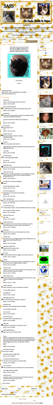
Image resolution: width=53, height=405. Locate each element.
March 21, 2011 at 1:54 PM (9, 294)
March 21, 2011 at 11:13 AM (9, 282)
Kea (4, 142)
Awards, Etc (38, 37)
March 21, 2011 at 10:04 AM (9, 227)
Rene (4, 253)
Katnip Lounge (6, 285)
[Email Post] (29, 92)
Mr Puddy (5, 125)
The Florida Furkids (7, 349)
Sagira (4, 323)
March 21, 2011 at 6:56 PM (9, 362)
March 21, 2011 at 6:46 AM (9, 139)
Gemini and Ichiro (7, 215)
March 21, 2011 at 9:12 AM (9, 196)
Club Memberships (22, 39)
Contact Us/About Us (29, 37)
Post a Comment (6, 383)
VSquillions (4, 39)
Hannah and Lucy (7, 172)
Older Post (34, 388)
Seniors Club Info (19, 37)
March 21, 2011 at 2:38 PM (9, 301)
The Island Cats (6, 316)
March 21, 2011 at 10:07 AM (9, 233)
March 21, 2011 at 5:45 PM (9, 346)
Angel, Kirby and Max (8, 246)
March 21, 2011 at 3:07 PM (9, 313)
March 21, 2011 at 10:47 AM (9, 243)
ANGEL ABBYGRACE (7, 330)
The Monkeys (6, 165)
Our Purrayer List (12, 39)
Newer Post (4, 388)
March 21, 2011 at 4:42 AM (9, 110)
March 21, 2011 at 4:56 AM (9, 122)
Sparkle (5, 100)
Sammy (14, 93)
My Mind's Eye (6, 133)
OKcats (4, 230)
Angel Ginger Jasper (7, 297)
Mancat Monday (8, 93)
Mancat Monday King (8, 44)
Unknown (5, 236)
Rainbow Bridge (46, 37)
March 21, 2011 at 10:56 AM (9, 250)
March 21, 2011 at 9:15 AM (9, 202)
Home (4, 37)
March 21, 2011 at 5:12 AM (9, 131)
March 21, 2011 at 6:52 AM (9, 169)
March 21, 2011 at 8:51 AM (9, 178)
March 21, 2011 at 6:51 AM (9, 162)
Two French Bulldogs (7, 191)
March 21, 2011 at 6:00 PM (9, 356)
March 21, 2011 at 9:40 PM (9, 380)
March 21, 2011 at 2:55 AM (9, 103)
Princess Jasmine (7, 222)
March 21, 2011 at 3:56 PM (9, 320)
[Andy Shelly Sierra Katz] (45, 53)
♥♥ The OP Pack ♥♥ (7, 205)
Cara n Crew (6, 365)
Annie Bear (5, 304)
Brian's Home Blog (7, 199)
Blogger (41, 403)
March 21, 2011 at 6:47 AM (9, 152)
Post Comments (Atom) (22, 392)
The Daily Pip (6, 155)
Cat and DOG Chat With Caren (9, 359)
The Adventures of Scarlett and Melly (11, 181)
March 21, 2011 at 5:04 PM (9, 327)
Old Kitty (5, 113)
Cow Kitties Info (10, 37)
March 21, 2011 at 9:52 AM (9, 219)
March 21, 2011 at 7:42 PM (9, 372)
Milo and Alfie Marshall (8, 106)
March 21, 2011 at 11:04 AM (9, 256)
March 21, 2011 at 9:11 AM (9, 188)
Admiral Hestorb (7, 276)
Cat (4, 259)
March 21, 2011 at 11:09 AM (9, 264)
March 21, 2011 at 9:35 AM (9, 212)
